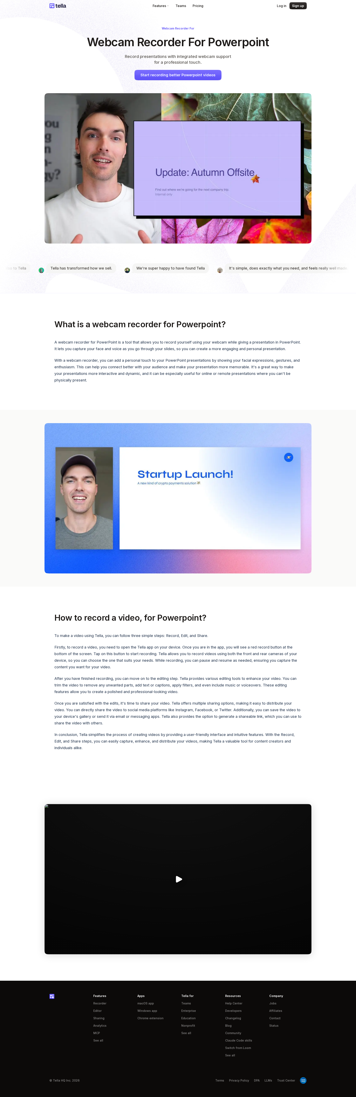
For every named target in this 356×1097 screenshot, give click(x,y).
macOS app (145, 1003)
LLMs (268, 1080)
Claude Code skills (238, 1040)
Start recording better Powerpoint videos (178, 75)
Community (233, 1033)
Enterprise (188, 1010)
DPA (257, 1080)
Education (188, 1018)
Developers (233, 1010)
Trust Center (286, 1080)
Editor (97, 1010)
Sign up (298, 6)
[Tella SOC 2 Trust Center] (303, 1080)
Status (274, 1025)
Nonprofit (188, 1025)
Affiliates (275, 1010)
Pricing (198, 6)
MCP (96, 1033)
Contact (275, 1018)
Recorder (99, 1003)
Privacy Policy (239, 1080)
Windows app (147, 1010)
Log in (281, 6)
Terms (219, 1080)
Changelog (233, 1018)
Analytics (100, 1025)
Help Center (233, 1003)
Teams (181, 6)
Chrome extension (150, 1018)
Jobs (272, 1003)
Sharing (98, 1018)
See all (98, 1040)
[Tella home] (57, 5)
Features (159, 6)
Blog (228, 1025)
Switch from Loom (238, 1048)
